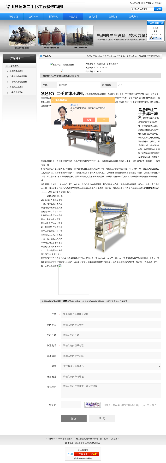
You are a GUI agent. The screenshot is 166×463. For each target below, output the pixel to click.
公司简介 (33, 16)
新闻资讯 (53, 16)
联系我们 (158, 3)
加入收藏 (147, 3)
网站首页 (13, 16)
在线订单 (113, 16)
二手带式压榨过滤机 (18, 82)
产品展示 (73, 16)
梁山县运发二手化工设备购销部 (44, 7)
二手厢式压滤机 (16, 92)
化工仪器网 (83, 450)
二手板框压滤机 (16, 87)
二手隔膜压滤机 (16, 71)
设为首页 (136, 3)
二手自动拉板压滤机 (18, 76)
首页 (89, 56)
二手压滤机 (108, 56)
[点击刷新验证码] (92, 405)
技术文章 (93, 16)
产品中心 (97, 56)
